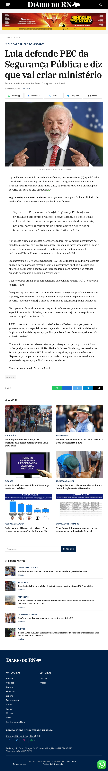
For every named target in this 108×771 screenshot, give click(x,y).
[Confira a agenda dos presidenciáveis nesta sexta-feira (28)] (10, 618)
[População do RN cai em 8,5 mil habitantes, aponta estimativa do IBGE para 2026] (28, 418)
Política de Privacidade (53, 764)
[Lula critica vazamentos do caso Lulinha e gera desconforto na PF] (79, 418)
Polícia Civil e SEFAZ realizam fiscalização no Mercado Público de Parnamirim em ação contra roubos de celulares (58, 634)
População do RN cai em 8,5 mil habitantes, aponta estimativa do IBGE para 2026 (26, 442)
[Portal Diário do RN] (54, 4)
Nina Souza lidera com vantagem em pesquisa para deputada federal (76, 530)
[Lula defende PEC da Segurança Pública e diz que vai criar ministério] (54, 134)
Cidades (21, 590)
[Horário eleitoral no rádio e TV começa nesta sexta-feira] (28, 464)
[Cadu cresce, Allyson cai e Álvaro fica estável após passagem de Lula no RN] (28, 507)
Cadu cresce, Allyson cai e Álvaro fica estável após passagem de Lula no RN (26, 530)
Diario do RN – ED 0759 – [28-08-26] (23, 736)
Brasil (21, 575)
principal (10, 377)
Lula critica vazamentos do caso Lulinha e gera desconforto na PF (79, 441)
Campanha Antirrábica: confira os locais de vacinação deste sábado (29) (79, 487)
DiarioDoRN (71, 761)
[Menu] (8, 4)
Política (26, 89)
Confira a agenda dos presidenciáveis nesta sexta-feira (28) (45, 618)
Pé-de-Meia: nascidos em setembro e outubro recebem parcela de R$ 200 (52, 571)
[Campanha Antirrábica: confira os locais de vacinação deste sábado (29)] (79, 464)
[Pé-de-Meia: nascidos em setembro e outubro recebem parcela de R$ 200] (10, 571)
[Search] (100, 4)
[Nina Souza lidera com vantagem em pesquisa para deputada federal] (79, 507)
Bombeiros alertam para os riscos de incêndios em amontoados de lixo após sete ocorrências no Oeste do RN (56, 602)
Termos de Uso (19, 764)
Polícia (21, 639)
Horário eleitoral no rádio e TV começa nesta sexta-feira (27, 487)
